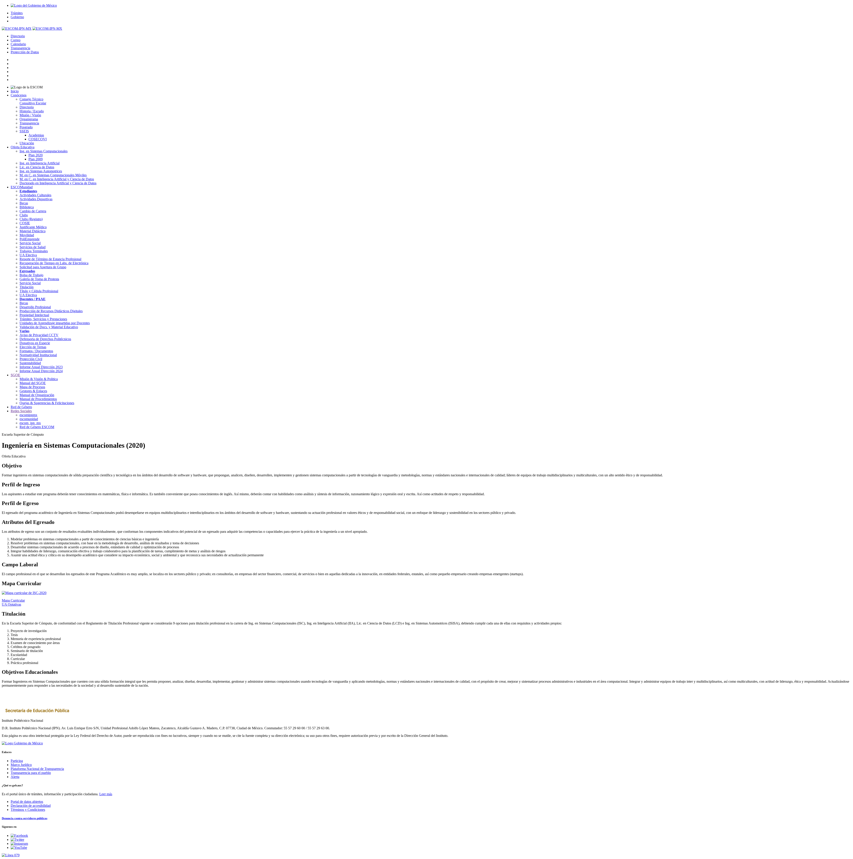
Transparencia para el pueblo (31, 773)
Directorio (18, 36)
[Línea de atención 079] (426, 855)
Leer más (105, 794)
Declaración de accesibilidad (31, 805)
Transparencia (20, 48)
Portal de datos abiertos (27, 801)
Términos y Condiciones (28, 809)
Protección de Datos (25, 52)
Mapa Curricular (13, 600)
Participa (17, 761)
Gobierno (17, 17)
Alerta (15, 777)
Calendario (18, 44)
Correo (15, 40)
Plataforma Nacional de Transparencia (37, 769)
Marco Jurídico (21, 765)
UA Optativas (11, 604)
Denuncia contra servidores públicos (24, 818)
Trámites (17, 13)
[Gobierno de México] (22, 743)
